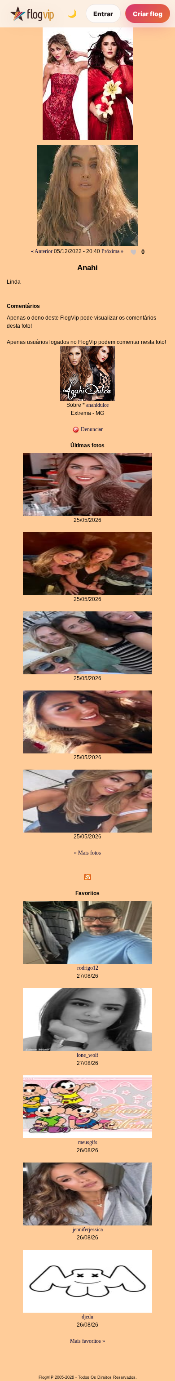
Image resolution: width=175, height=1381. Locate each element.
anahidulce (97, 405)
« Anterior (41, 251)
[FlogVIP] (32, 13)
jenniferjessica (88, 1229)
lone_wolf (87, 1055)
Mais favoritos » (87, 1341)
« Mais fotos (87, 853)
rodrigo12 (87, 968)
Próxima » (112, 251)
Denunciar (91, 429)
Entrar (103, 14)
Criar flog (147, 14)
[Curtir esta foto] (134, 252)
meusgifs (87, 1142)
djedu (87, 1317)
